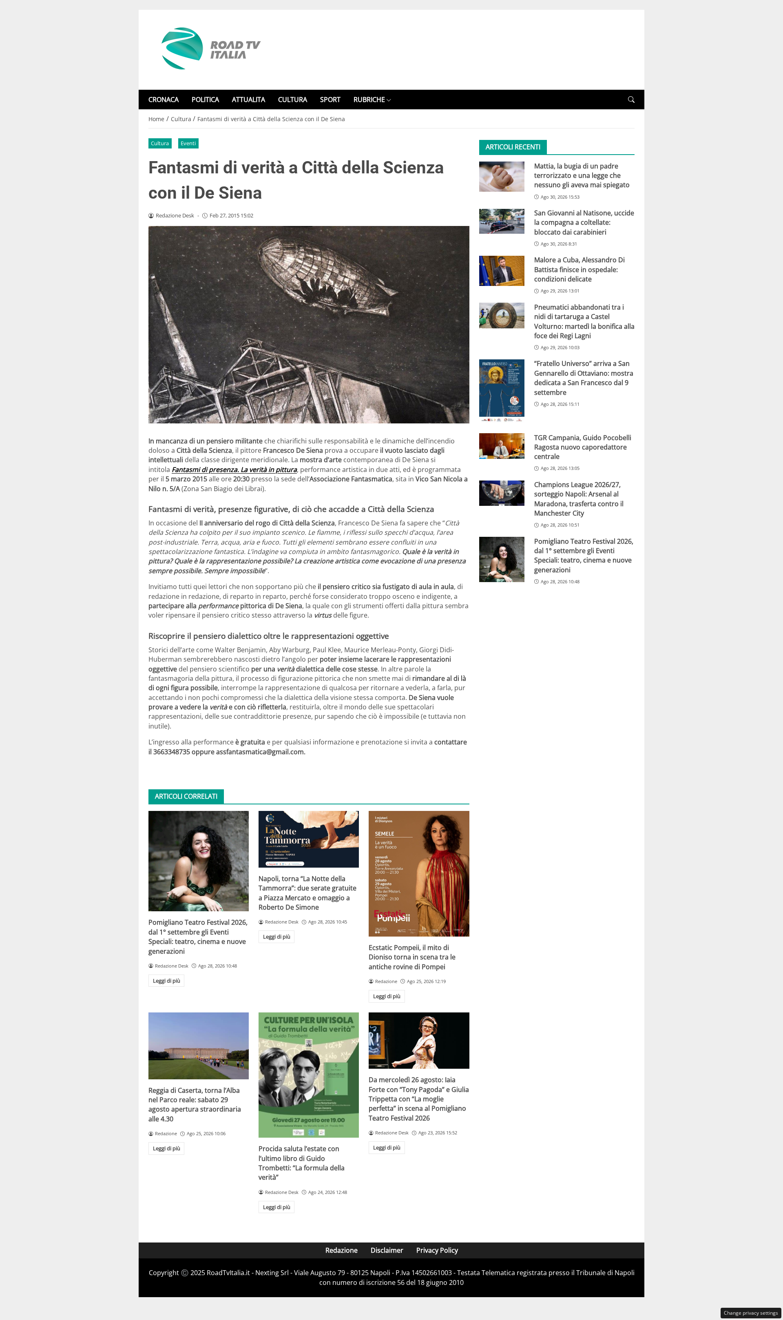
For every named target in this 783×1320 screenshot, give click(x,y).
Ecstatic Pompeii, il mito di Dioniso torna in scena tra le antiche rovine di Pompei (412, 957)
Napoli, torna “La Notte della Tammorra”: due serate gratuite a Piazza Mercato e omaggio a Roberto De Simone (307, 893)
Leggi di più (166, 980)
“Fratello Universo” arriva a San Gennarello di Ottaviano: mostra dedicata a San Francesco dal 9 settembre (583, 378)
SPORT (330, 99)
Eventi (188, 143)
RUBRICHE (369, 99)
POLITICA (205, 99)
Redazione (341, 1250)
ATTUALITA (248, 99)
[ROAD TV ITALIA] (209, 48)
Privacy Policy (437, 1250)
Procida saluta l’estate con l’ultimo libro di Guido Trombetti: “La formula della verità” (302, 1163)
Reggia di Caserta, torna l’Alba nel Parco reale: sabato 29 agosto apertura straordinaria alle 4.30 (194, 1104)
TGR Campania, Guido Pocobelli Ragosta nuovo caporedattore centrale (582, 447)
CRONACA (163, 99)
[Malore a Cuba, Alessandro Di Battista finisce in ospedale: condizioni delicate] (501, 271)
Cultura (160, 143)
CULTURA (292, 99)
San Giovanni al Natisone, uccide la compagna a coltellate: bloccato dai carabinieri (584, 223)
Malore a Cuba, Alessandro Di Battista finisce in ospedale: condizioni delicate (579, 270)
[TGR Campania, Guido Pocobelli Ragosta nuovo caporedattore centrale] (501, 445)
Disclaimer (387, 1250)
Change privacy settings (751, 1312)
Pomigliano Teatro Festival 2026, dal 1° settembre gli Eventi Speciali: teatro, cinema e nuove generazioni (198, 936)
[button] (631, 99)
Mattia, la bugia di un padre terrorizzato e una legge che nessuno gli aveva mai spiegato (582, 176)
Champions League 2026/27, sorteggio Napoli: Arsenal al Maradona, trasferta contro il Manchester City (579, 499)
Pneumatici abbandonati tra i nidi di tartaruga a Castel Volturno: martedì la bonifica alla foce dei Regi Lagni (584, 321)
